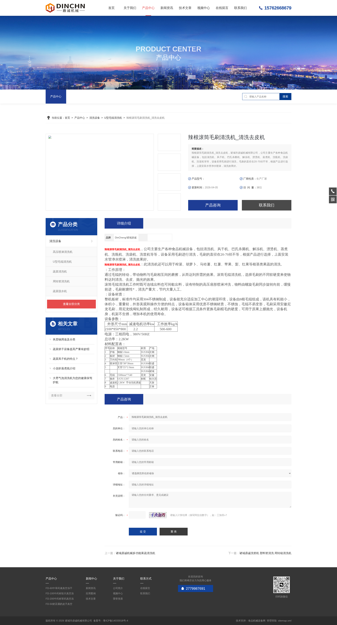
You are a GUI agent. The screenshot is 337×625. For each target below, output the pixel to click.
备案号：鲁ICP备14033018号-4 (110, 620)
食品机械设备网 (256, 620)
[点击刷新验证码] (158, 515)
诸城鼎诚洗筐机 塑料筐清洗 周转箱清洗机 (265, 553)
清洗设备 (94, 117)
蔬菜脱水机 (60, 291)
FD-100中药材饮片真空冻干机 (60, 594)
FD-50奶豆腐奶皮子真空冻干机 (59, 605)
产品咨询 (213, 205)
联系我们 (240, 8)
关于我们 (130, 8)
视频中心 (203, 8)
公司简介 (118, 588)
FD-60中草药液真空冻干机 (59, 589)
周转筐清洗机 (61, 281)
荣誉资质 (118, 598)
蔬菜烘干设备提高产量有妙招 (71, 349)
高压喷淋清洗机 (62, 251)
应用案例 (91, 593)
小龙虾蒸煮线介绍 (64, 368)
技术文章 (185, 8)
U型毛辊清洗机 (113, 117)
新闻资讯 (166, 8)
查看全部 (56, 395)
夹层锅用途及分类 (64, 339)
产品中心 (148, 8)
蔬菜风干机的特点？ (65, 358)
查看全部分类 (71, 303)
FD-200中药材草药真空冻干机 (60, 599)
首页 (111, 8)
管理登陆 (272, 620)
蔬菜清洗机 (60, 271)
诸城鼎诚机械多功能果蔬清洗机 (135, 553)
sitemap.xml (284, 620)
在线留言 (222, 8)
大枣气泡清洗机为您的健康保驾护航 (72, 380)
